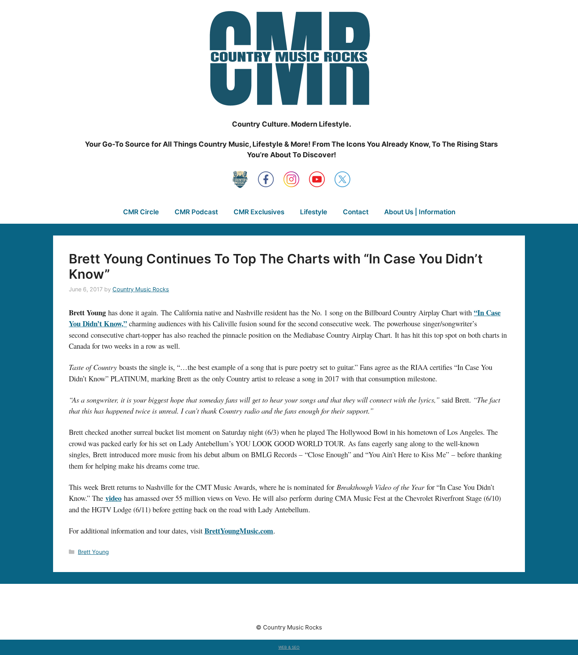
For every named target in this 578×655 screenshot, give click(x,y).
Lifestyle (313, 212)
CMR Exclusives (259, 212)
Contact (355, 212)
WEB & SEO (289, 647)
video (113, 498)
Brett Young (93, 551)
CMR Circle (141, 212)
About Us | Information (419, 212)
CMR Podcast (196, 212)
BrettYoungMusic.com (238, 530)
